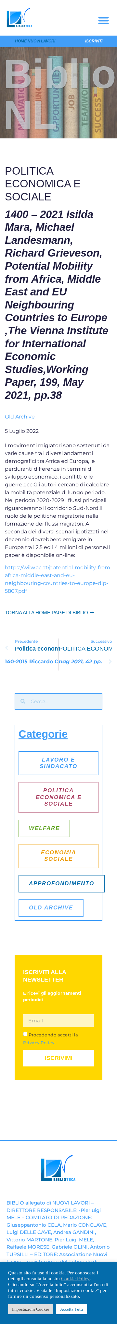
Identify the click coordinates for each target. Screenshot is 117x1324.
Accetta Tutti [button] (71, 1309)
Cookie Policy (75, 1278)
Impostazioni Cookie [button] (30, 1309)
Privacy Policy (38, 1042)
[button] (103, 20)
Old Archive (20, 417)
